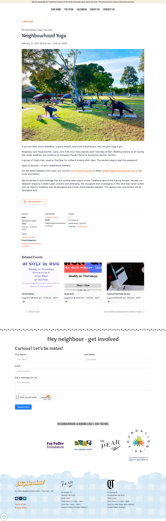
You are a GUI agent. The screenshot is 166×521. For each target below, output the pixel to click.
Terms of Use (20, 504)
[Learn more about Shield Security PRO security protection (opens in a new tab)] (4, 517)
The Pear (68, 9)
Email (17, 366)
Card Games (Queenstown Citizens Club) (123, 311)
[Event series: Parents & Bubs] (24, 301)
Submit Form (23, 407)
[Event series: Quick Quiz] (66, 301)
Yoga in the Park (28, 237)
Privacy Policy (21, 508)
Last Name (89, 354)
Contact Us (109, 9)
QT (69, 217)
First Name (20, 354)
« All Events (27, 21)
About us (95, 9)
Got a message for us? (26, 377)
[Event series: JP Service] (108, 301)
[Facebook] (16, 498)
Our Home (56, 9)
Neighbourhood (28, 243)
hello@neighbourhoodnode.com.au (120, 170)
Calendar (82, 9)
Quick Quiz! (69, 294)
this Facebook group (81, 170)
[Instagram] (20, 498)
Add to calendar (34, 202)
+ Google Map (81, 226)
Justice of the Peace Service (118, 294)
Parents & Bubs (28, 294)
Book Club (34, 311)
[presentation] (40, 276)
